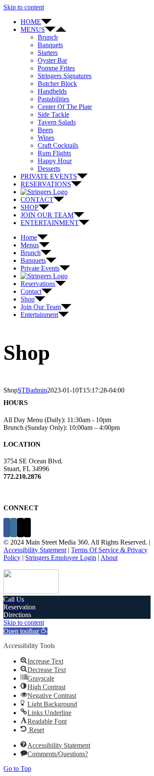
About (109, 557)
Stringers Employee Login (60, 557)
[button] (25, 631)
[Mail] (20, 527)
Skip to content (23, 7)
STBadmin (32, 390)
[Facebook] (6, 527)
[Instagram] (13, 527)
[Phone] (27, 527)
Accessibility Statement (34, 550)
